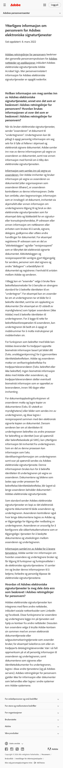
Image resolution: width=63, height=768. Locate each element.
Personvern (46, 754)
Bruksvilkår (9, 759)
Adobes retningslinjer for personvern (25, 54)
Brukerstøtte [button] (10, 719)
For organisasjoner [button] (13, 712)
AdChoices (41, 763)
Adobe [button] (8, 726)
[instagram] (11, 749)
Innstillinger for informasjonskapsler (28, 759)
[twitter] (17, 749)
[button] (44, 4)
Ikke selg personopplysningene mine (18, 763)
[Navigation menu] (4, 5)
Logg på (54, 5)
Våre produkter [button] (12, 733)
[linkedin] (22, 749)
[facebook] (6, 749)
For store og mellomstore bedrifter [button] (20, 706)
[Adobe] (15, 5)
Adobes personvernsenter (16, 13)
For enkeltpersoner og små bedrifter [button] (21, 699)
